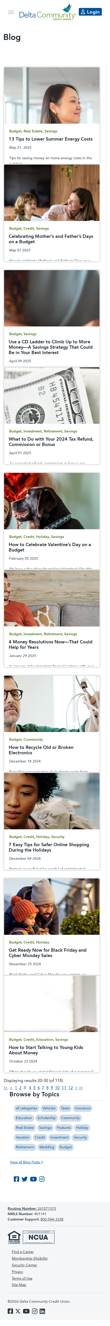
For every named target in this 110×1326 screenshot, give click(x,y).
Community (70, 1118)
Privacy (17, 1272)
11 (64, 1088)
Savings (45, 1128)
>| (81, 1088)
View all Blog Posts (25, 1162)
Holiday (82, 1128)
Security (80, 1137)
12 (70, 1088)
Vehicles (49, 1108)
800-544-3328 (51, 1219)
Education (24, 1118)
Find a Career (23, 1252)
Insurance (83, 1108)
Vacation (22, 1137)
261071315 (32, 1209)
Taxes (65, 1108)
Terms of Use (22, 1278)
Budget (66, 1147)
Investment (59, 1137)
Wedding (46, 1147)
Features (64, 1128)
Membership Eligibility (30, 1258)
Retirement (25, 1147)
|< (6, 1088)
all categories (26, 1108)
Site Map (19, 1285)
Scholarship (46, 1118)
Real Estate (25, 1128)
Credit (40, 1137)
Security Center (24, 1265)
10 (57, 1088)
